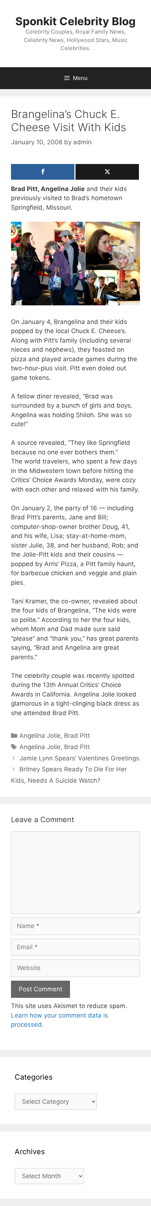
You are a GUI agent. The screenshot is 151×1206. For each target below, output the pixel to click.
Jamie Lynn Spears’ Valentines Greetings (79, 758)
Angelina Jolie (39, 735)
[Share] (42, 172)
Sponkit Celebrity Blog (75, 21)
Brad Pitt (77, 735)
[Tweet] (107, 172)
